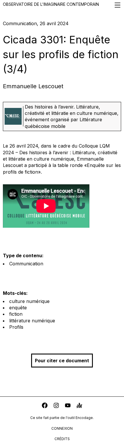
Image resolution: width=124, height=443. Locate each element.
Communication (26, 263)
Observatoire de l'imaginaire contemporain (51, 4)
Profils (16, 327)
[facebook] (45, 406)
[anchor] (79, 406)
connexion (62, 428)
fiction (15, 314)
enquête (18, 307)
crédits (62, 439)
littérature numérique (32, 320)
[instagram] (56, 406)
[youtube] (68, 406)
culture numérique (29, 301)
